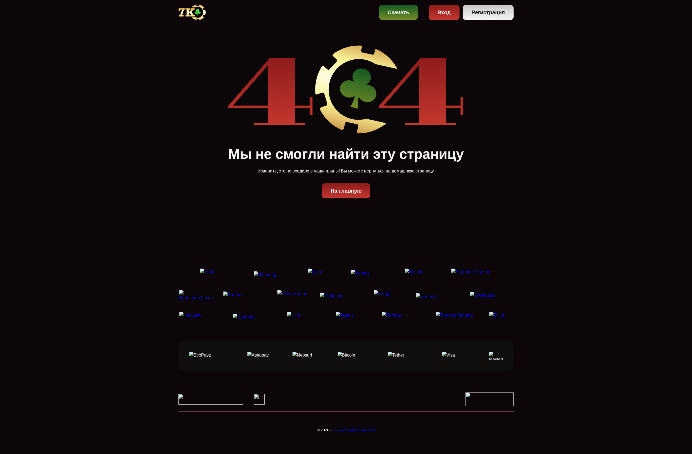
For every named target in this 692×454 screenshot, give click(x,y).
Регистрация (488, 12)
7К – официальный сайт (353, 430)
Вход (444, 12)
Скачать (398, 12)
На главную (346, 191)
